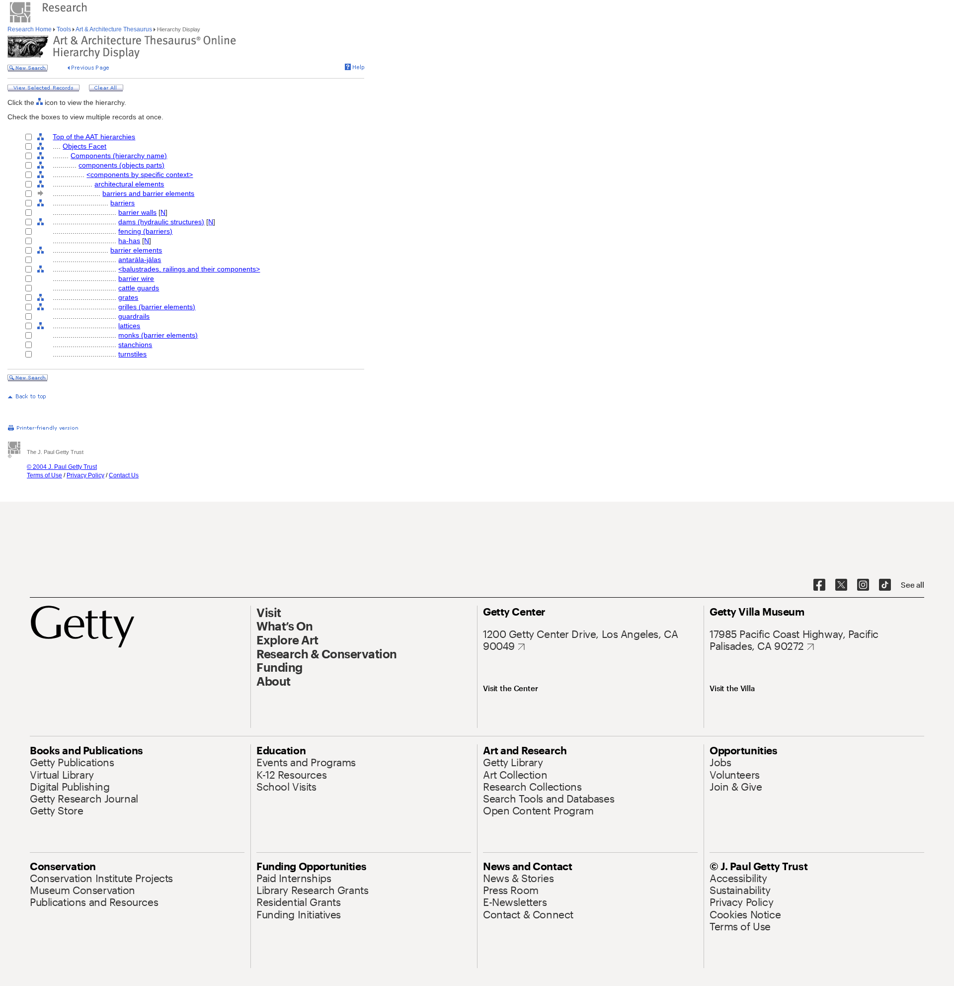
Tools (64, 29)
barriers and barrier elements (148, 193)
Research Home (30, 29)
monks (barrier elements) (158, 335)
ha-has (129, 241)
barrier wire (136, 278)
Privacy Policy (85, 475)
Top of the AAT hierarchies (94, 137)
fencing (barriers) (145, 231)
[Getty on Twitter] (841, 585)
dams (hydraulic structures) (161, 222)
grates (128, 297)
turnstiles (132, 354)
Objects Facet (84, 146)
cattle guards (138, 288)
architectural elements (129, 184)
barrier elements (136, 250)
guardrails (134, 316)
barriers (122, 203)
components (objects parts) (121, 165)
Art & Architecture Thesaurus (114, 29)
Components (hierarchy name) (119, 156)
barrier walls (137, 212)
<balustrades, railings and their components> (189, 269)
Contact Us (124, 475)
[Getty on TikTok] (885, 585)
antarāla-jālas (139, 260)
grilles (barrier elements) (156, 307)
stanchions (135, 345)
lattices (129, 326)
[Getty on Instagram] (863, 585)
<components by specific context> (139, 175)
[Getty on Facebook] (819, 585)
